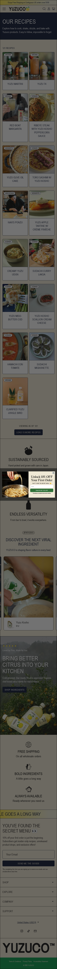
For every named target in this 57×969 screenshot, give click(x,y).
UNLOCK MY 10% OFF (42, 490)
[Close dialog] (53, 473)
